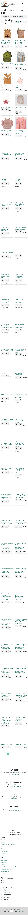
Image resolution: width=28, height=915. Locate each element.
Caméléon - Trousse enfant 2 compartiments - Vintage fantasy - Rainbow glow (20, 546)
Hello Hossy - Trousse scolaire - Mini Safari (21, 743)
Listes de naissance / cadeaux (8, 844)
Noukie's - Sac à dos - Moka (7, 395)
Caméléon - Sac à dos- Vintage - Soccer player (20, 719)
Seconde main (4, 851)
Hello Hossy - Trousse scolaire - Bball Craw (7, 743)
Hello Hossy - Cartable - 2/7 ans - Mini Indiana (20, 179)
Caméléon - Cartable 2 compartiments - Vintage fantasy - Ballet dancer (21, 646)
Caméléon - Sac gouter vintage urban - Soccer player (21, 522)
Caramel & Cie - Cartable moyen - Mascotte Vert (20, 276)
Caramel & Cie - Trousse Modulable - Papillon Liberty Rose (6, 326)
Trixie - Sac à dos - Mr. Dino (7, 64)
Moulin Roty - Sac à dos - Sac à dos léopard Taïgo (20, 373)
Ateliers (3, 849)
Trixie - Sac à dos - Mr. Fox (7, 86)
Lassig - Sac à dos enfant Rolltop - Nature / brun (20, 42)
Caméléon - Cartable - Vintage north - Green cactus (7, 695)
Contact (3, 853)
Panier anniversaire (6, 846)
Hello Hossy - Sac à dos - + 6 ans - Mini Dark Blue (20, 204)
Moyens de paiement (6, 869)
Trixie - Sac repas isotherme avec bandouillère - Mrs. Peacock (20, 444)
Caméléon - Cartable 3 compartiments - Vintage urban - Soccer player (21, 621)
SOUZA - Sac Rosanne (7, 107)
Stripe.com (14, 798)
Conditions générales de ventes (8, 873)
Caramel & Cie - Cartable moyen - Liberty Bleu (6, 301)
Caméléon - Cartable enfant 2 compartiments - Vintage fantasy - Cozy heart (21, 596)
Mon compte (4, 860)
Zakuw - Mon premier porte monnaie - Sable (20, 351)
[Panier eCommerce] (22, 3)
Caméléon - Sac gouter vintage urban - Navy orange (21, 496)
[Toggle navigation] (25, 3)
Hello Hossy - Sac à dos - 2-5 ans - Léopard (20, 154)
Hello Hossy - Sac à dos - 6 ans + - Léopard (6, 179)
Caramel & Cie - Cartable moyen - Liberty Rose (20, 301)
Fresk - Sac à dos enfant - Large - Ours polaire (20, 65)
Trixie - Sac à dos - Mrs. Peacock (6, 468)
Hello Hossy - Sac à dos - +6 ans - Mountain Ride (20, 326)
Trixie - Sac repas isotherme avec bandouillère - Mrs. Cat (20, 470)
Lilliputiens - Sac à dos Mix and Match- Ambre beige (21, 396)
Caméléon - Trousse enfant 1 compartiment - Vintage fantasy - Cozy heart (20, 571)
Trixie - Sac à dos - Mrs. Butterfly (6, 131)
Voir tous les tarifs (14, 774)
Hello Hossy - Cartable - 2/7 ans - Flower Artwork (6, 229)
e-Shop (3, 842)
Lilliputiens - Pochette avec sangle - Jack (7, 420)
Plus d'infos (16, 810)
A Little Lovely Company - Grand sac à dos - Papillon (6, 443)
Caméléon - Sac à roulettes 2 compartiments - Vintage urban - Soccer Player (6, 720)
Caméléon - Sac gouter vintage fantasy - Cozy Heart (7, 522)
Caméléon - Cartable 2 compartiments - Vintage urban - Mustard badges (7, 646)
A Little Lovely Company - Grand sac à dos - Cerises (6, 154)
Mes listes (3, 862)
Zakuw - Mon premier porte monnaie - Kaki (7, 350)
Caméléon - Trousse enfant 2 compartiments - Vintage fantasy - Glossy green (7, 596)
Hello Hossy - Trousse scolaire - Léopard (21, 228)
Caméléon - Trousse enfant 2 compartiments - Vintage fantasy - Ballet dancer (7, 546)
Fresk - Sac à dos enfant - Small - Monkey (19, 421)
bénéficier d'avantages (15, 786)
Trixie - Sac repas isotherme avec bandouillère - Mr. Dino (6, 496)
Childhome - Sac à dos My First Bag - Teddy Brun (6, 42)
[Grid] (17, 22)
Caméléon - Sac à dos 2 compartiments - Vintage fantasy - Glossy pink (21, 696)
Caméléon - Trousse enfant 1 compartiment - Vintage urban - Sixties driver (7, 571)
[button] (2, 46)
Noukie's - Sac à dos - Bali (21, 107)
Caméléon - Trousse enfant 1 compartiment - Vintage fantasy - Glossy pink (7, 671)
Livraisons (3, 864)
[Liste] (20, 22)
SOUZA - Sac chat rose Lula (20, 86)
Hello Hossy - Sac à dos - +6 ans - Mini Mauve (6, 204)
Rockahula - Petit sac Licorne (7, 372)
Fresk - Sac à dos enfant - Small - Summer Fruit (19, 132)
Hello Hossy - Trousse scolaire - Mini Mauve (7, 253)
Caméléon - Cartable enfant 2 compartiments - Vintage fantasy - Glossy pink (7, 621)
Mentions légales (5, 871)
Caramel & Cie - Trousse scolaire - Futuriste (6, 276)
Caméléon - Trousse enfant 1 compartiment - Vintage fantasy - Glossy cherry (20, 671)
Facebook (5, 880)
